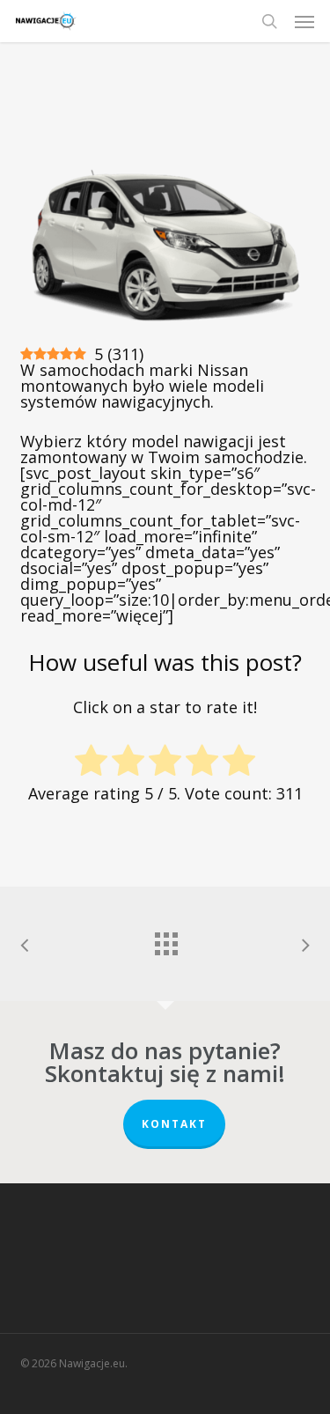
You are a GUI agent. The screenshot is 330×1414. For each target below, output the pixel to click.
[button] (304, 21)
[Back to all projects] (165, 939)
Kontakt (174, 1123)
